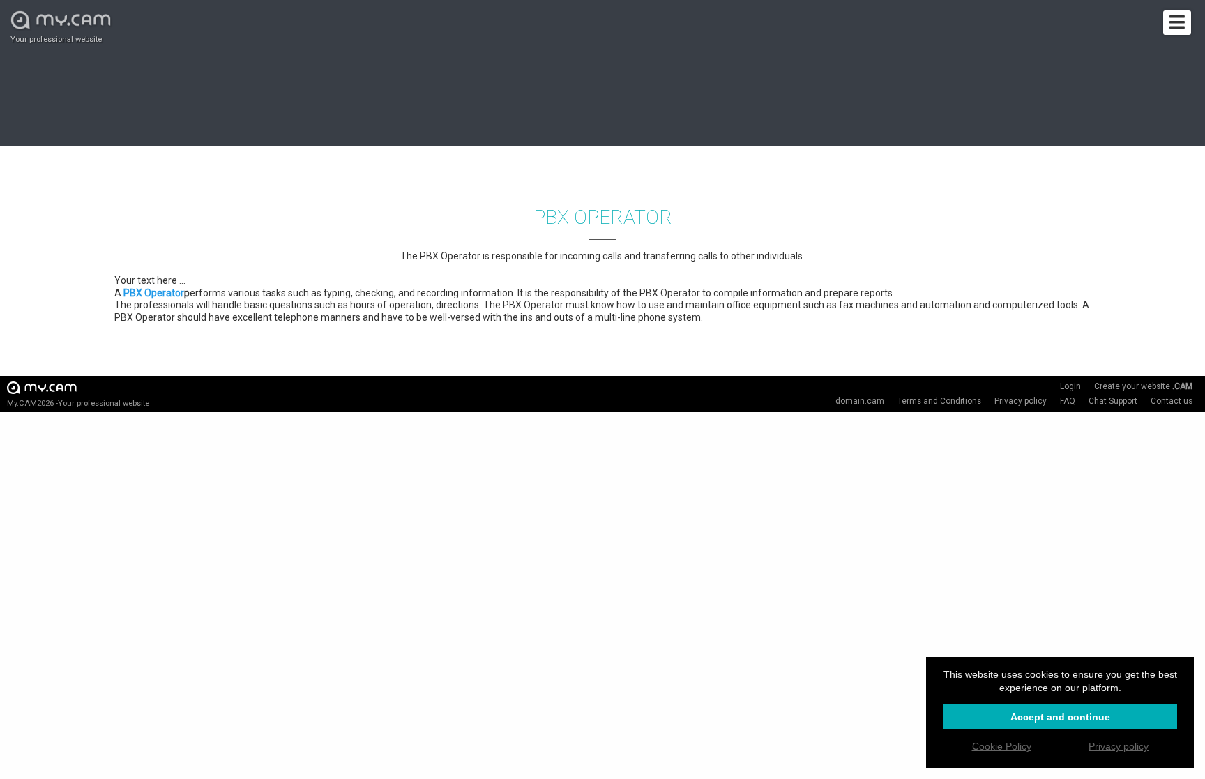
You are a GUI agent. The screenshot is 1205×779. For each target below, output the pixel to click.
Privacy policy (1020, 401)
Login (1070, 386)
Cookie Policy (1001, 746)
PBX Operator (153, 292)
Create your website (1143, 386)
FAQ (1067, 401)
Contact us (1171, 401)
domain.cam (859, 401)
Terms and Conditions (939, 401)
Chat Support (1113, 401)
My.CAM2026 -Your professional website (78, 403)
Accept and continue (1060, 717)
